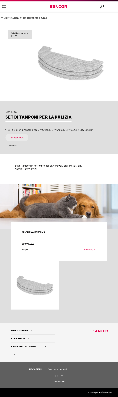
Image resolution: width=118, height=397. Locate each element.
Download (12, 146)
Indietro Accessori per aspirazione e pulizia (25, 18)
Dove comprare (17, 137)
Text (61, 376)
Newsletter (35, 369)
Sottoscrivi (59, 381)
